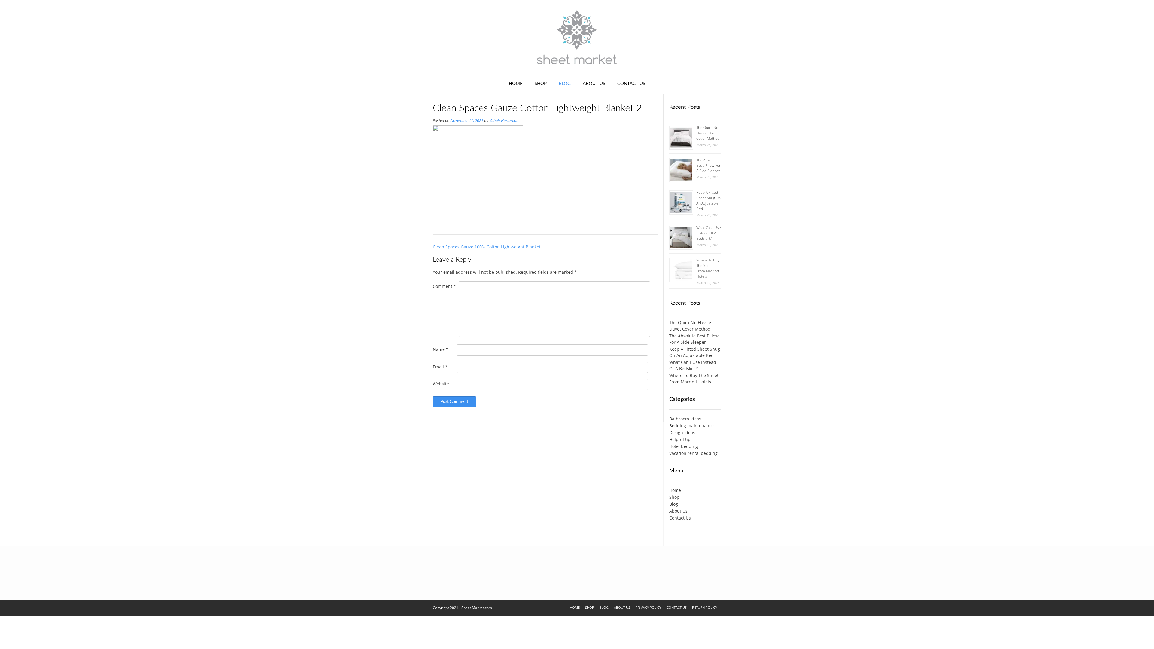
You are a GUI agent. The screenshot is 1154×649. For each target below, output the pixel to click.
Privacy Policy (648, 607)
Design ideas (682, 432)
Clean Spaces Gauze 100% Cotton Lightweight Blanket (487, 247)
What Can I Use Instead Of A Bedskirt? (708, 233)
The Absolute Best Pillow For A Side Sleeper (708, 165)
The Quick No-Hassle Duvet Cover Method (707, 133)
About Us (594, 83)
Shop (541, 83)
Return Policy (704, 607)
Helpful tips (681, 439)
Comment (444, 286)
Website (441, 384)
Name (440, 349)
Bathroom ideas (685, 419)
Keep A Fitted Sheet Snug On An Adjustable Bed (708, 200)
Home (516, 83)
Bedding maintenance (691, 425)
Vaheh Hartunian (504, 120)
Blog (565, 83)
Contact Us (631, 83)
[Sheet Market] (577, 37)
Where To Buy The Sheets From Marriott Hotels (707, 268)
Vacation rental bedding (693, 453)
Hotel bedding (683, 446)
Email (440, 367)
